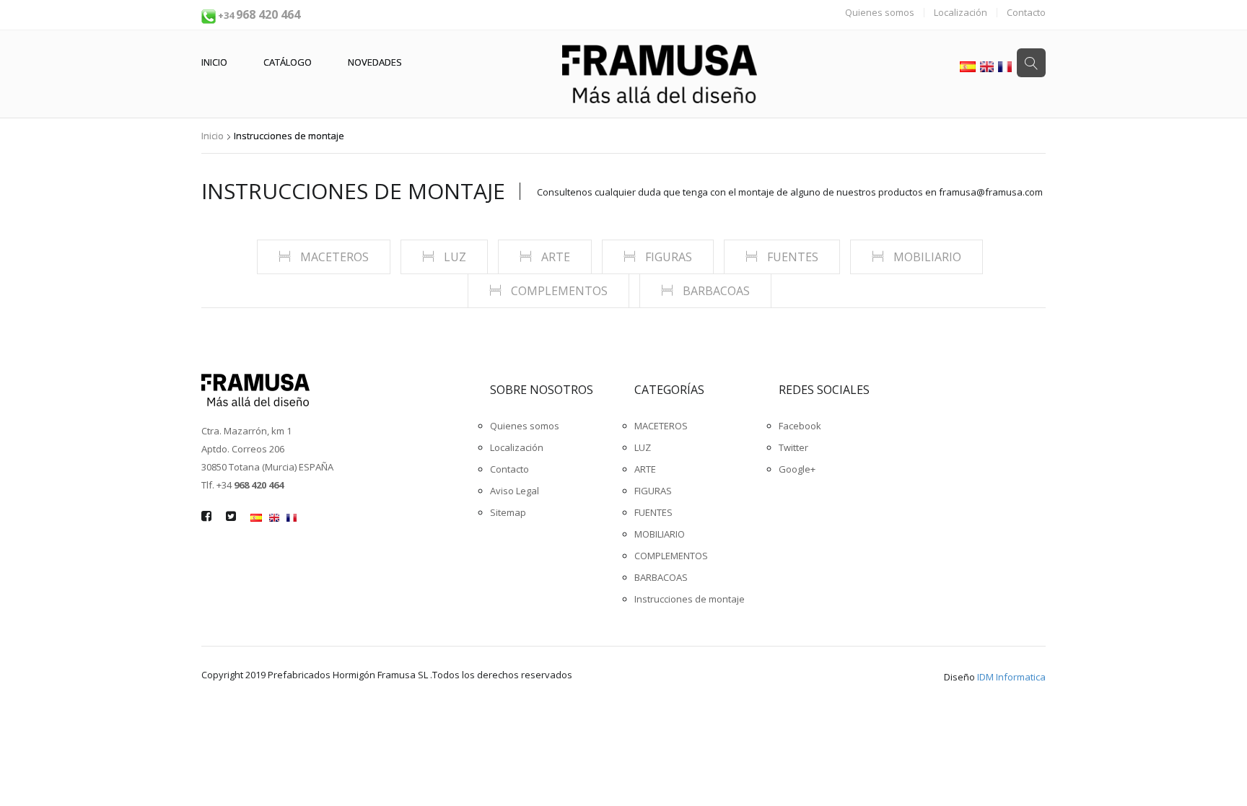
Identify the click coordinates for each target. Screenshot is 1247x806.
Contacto (1026, 12)
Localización (960, 12)
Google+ (797, 469)
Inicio (214, 62)
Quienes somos (879, 12)
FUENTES (791, 257)
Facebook (800, 425)
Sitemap (508, 512)
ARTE (554, 257)
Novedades (375, 62)
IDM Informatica (1011, 676)
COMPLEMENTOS (558, 291)
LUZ (453, 257)
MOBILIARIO (926, 257)
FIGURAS (667, 257)
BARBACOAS (715, 291)
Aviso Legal (514, 490)
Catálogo (287, 62)
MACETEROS (333, 257)
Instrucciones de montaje (353, 191)
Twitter (793, 447)
